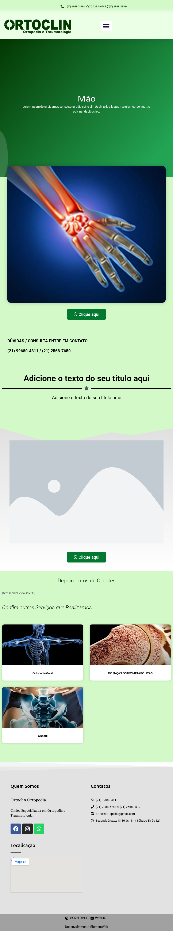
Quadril (42, 736)
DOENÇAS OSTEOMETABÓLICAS (130, 673)
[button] (106, 26)
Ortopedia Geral (42, 673)
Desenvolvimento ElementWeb (86, 927)
